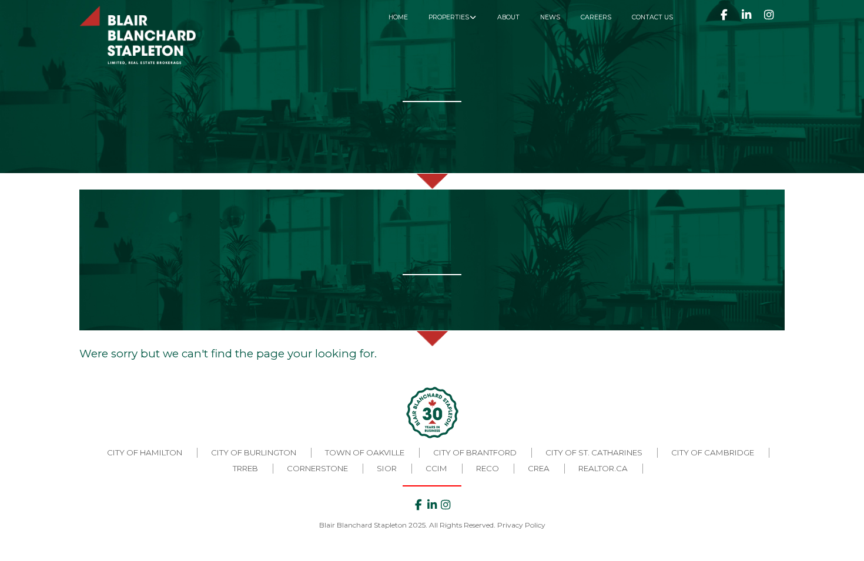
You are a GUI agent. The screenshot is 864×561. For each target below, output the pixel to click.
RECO (487, 468)
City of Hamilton (144, 452)
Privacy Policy (521, 525)
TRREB (245, 468)
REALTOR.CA (603, 468)
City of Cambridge (712, 452)
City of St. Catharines (593, 452)
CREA (539, 468)
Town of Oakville (364, 452)
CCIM (436, 468)
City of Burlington (253, 452)
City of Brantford (475, 452)
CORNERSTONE (317, 468)
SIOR (387, 468)
